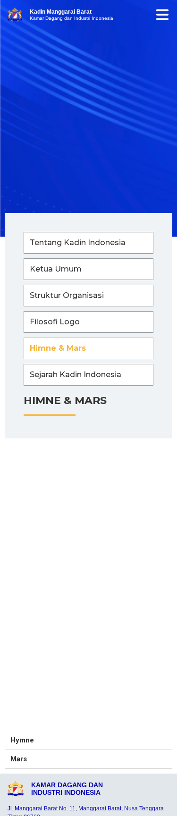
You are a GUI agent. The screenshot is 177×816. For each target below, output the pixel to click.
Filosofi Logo (55, 321)
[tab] (88, 740)
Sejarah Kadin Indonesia (75, 374)
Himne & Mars (58, 348)
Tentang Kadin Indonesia (78, 242)
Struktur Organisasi (67, 295)
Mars (18, 759)
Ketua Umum (56, 268)
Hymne (22, 740)
